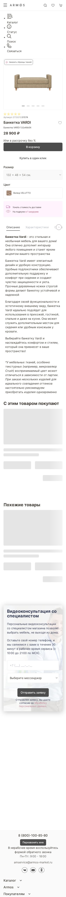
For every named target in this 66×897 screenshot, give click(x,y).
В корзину (33, 147)
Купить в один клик (33, 158)
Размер (9, 167)
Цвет (7, 184)
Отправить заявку (33, 692)
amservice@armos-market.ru (33, 862)
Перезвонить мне (33, 842)
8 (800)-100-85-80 (33, 835)
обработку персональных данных (33, 704)
